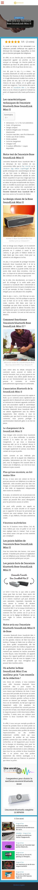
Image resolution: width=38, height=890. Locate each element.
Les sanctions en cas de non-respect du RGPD (25, 865)
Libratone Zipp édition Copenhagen (16, 169)
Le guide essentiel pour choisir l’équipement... (23, 836)
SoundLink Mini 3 (19, 87)
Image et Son (19, 18)
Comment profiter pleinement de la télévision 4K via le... (25, 827)
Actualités (19, 833)
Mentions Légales (19, 885)
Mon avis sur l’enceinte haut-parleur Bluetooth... (25, 846)
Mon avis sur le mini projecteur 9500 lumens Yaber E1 (24, 876)
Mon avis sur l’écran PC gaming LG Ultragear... (24, 855)
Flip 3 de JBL (26, 166)
